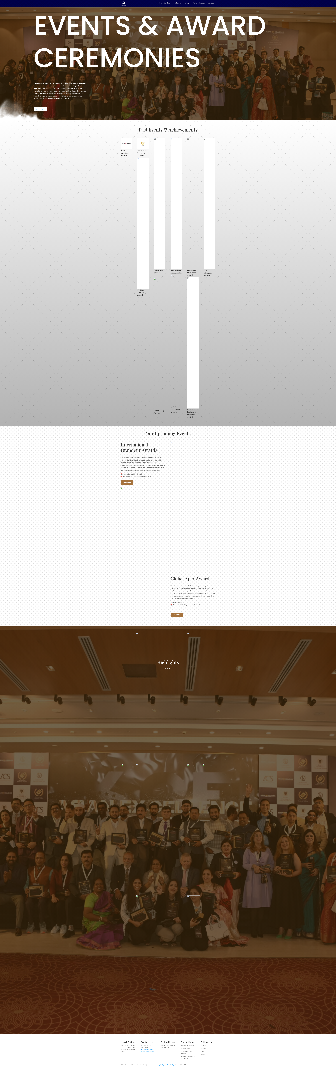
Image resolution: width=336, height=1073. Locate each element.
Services (167, 3)
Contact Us (210, 3)
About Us (202, 3)
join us (168, 669)
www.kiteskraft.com (148, 1051)
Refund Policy (169, 1065)
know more (127, 482)
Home (160, 3)
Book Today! (40, 109)
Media (195, 3)
